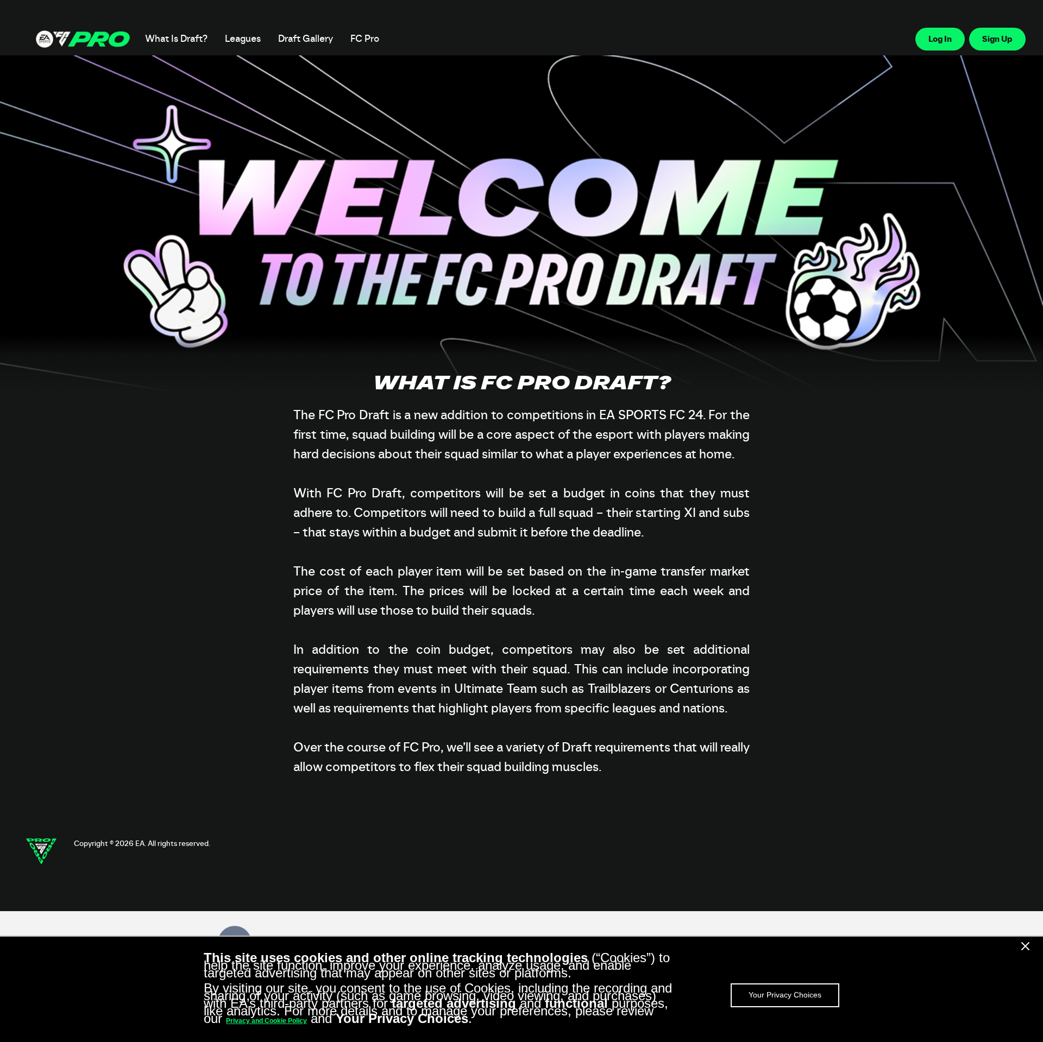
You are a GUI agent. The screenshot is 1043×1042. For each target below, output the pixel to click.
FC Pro (364, 39)
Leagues (243, 39)
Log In (940, 39)
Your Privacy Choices (785, 994)
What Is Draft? (176, 39)
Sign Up (997, 39)
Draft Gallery (305, 39)
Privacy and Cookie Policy (266, 1021)
